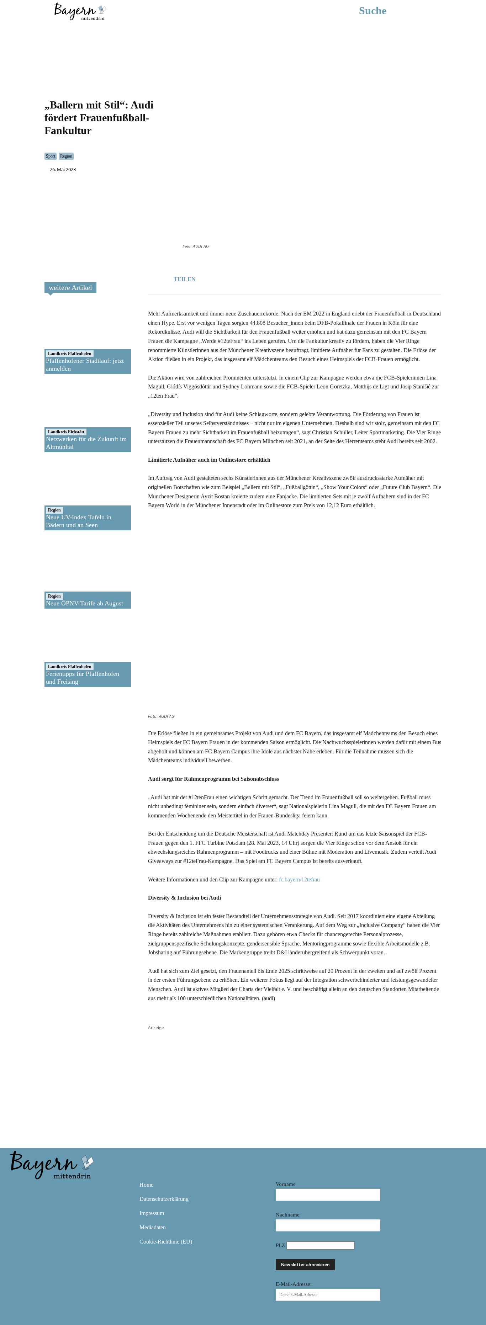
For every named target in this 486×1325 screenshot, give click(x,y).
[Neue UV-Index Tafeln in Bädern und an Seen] (70, 494)
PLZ (281, 1245)
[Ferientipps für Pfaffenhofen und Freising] (70, 651)
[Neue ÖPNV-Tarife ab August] (70, 573)
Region (66, 156)
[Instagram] (37, 1189)
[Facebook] (228, 278)
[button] (383, 10)
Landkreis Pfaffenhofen (69, 353)
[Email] (261, 278)
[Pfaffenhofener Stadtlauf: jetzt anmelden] (70, 338)
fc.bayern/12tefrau (299, 879)
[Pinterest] (58, 1189)
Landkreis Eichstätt (66, 431)
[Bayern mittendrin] (79, 10)
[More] (277, 278)
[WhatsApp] (245, 278)
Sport (50, 156)
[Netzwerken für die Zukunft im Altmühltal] (70, 416)
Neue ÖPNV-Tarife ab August (84, 603)
